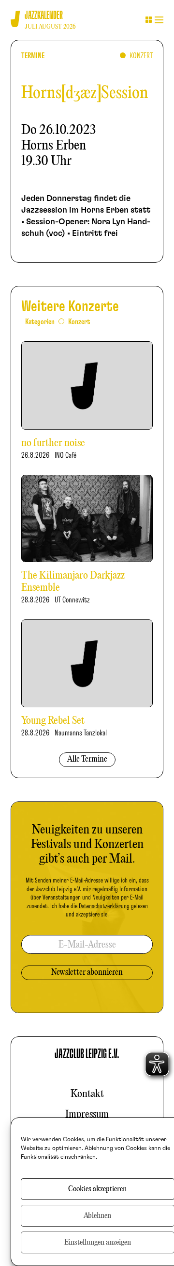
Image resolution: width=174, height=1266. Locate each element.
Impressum (87, 1114)
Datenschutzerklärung (104, 906)
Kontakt (87, 1094)
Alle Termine (87, 759)
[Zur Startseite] (15, 19)
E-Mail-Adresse (87, 945)
